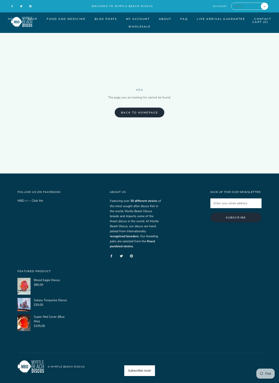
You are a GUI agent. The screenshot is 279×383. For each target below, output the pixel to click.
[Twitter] (21, 6)
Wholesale (139, 26)
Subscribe (236, 217)
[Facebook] (12, 6)
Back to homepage (139, 112)
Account (220, 6)
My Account (138, 19)
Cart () (260, 22)
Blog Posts (106, 19)
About (165, 19)
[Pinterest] (30, 6)
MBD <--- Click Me (30, 201)
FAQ (184, 19)
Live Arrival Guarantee (221, 19)
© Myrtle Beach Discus (66, 366)
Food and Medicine (66, 19)
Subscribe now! (139, 370)
